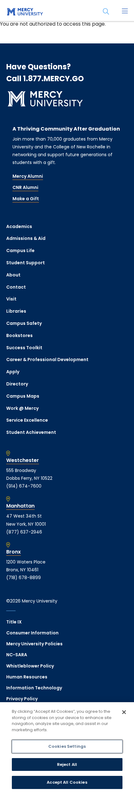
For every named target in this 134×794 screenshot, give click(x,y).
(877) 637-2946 (24, 532)
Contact (16, 287)
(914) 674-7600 (23, 486)
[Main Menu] (124, 11)
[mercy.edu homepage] (25, 12)
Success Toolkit (24, 348)
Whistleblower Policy (30, 666)
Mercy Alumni (27, 176)
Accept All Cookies (67, 782)
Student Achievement (31, 432)
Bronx (13, 552)
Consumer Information (32, 633)
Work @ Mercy (22, 408)
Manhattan (20, 506)
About (13, 275)
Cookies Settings (67, 746)
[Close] (124, 712)
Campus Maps (22, 396)
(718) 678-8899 (23, 577)
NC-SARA (16, 655)
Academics (19, 226)
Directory (17, 384)
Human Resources (26, 677)
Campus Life (20, 250)
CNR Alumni (25, 187)
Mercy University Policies (34, 644)
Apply (12, 372)
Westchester (22, 460)
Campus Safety (24, 323)
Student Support (25, 263)
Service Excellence (27, 420)
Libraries (16, 311)
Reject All (67, 764)
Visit (11, 299)
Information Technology (34, 688)
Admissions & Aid (25, 238)
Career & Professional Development (47, 359)
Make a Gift (25, 199)
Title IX (14, 622)
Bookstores (19, 335)
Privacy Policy (22, 699)
